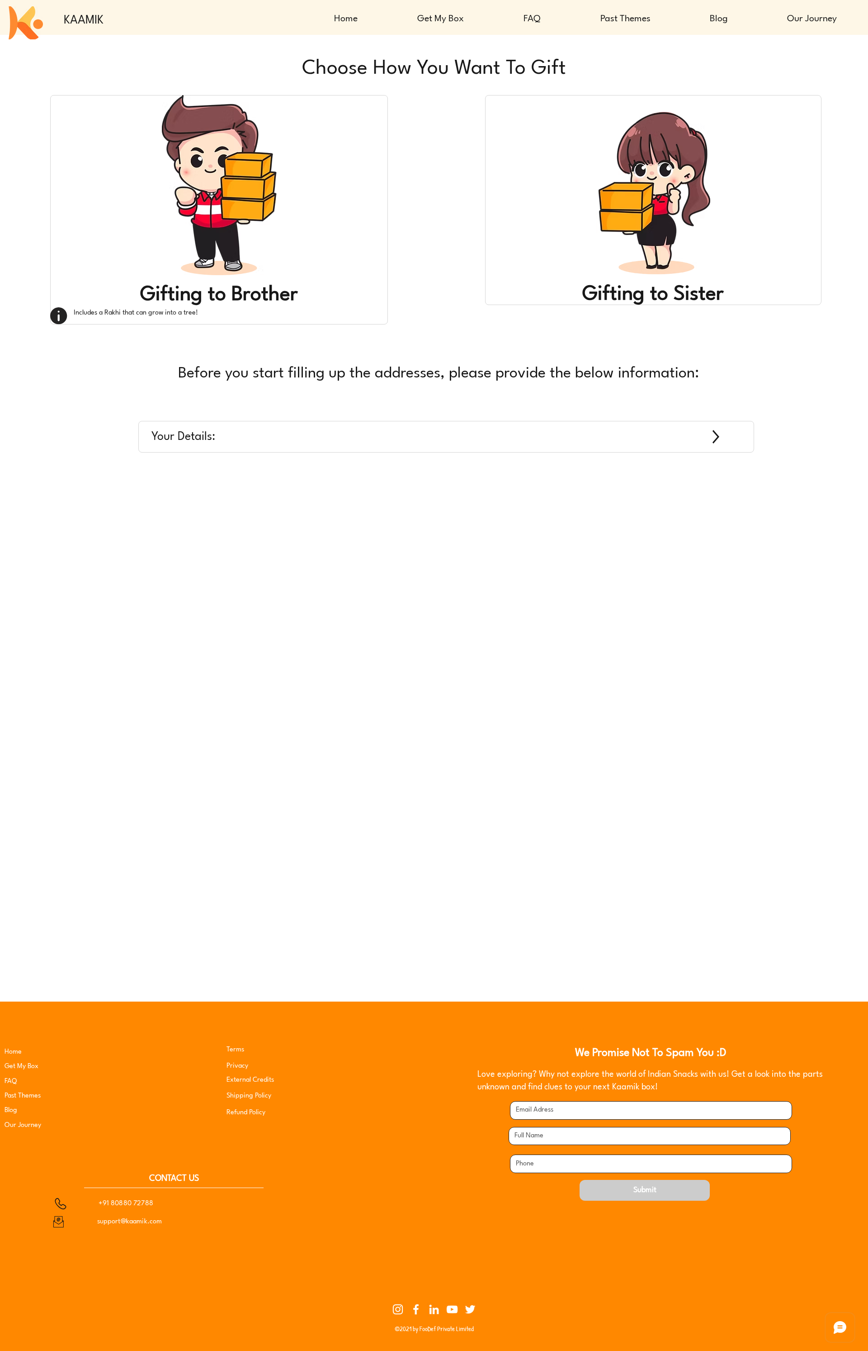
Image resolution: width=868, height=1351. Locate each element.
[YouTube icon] (452, 1309)
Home (13, 1052)
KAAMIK (84, 20)
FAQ (11, 1081)
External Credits (250, 1080)
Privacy (238, 1066)
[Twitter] (470, 1309)
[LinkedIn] (434, 1309)
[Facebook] (416, 1309)
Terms (235, 1049)
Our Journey (23, 1125)
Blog (11, 1110)
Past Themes (23, 1096)
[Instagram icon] (398, 1309)
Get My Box (21, 1066)
